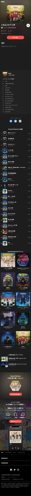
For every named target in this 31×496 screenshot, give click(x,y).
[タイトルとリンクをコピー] (20, 121)
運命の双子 (7, 88)
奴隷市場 (7, 90)
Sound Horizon (12, 27)
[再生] (28, 25)
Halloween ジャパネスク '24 (23, 268)
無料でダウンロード (15, 421)
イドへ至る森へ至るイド (8, 346)
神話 (6, 85)
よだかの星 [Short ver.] (8, 327)
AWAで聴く (15, 37)
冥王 (6, 81)
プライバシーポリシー (12, 477)
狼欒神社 (8, 287)
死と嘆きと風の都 (9, 94)
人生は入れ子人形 (21, 452)
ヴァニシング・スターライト (23, 307)
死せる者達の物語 (9, 101)
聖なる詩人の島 (8, 96)
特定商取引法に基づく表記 (18, 479)
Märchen (23, 327)
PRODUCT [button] (4, 458)
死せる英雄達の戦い (9, 109)
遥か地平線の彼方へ (9, 98)
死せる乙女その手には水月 (11, 105)
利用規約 (3, 477)
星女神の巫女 (8, 103)
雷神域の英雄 (8, 92)
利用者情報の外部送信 (5, 479)
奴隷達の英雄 (8, 107)
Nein (8, 307)
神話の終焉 (7, 111)
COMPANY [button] (4, 463)
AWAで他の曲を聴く (15, 394)
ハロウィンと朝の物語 (8, 268)
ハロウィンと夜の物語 (23, 287)
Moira (9, 73)
